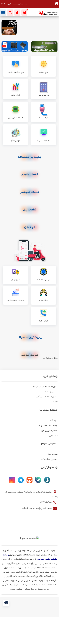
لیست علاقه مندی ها (47, 425)
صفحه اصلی (52, 454)
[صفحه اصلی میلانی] (6, 603)
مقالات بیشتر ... (50, 358)
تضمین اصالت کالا (49, 459)
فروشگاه (53, 420)
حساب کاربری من (49, 430)
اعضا (55, 401)
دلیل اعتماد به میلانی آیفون (45, 386)
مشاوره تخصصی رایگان (46, 396)
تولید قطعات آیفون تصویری (22, 555)
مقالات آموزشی (29, 355)
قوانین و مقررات (50, 391)
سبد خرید (52, 435)
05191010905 (46, 502)
